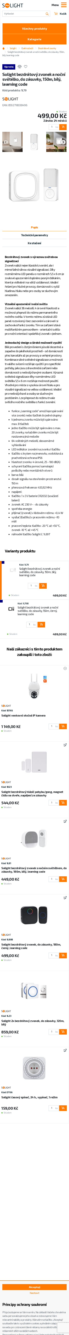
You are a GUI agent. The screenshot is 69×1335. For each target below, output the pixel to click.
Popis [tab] (34, 227)
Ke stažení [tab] (34, 243)
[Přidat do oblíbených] (25, 67)
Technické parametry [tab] (34, 235)
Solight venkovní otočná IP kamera (23, 715)
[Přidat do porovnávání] (19, 67)
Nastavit (34, 1292)
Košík (63, 13)
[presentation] (5, 142)
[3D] (64, 745)
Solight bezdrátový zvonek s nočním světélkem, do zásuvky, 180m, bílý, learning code (33, 869)
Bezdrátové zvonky (47, 48)
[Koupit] (62, 127)
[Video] (64, 669)
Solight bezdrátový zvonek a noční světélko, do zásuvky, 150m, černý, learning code (38, 610)
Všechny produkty (34, 28)
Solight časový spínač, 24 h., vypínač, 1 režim (29, 1097)
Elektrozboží (27, 48)
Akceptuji (34, 1287)
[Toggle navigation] (64, 5)
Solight (13, 48)
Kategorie (34, 39)
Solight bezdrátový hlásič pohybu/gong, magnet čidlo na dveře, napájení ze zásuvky (32, 793)
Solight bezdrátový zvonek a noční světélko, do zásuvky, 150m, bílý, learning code (39, 572)
